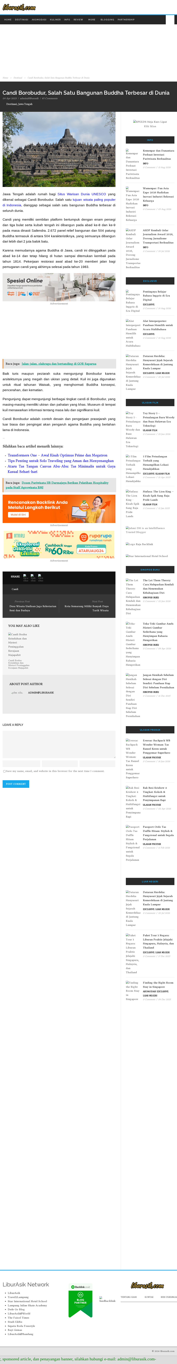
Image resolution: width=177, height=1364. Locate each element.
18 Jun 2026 (164, 761)
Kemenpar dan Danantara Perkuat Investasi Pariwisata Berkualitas (158, 155)
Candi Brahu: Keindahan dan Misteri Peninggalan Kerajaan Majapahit (18, 664)
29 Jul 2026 (164, 251)
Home (8, 19)
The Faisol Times (18, 1317)
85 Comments (49, 98)
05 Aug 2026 (164, 209)
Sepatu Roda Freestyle (21, 1326)
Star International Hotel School (27, 1301)
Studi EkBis (15, 1321)
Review (78, 19)
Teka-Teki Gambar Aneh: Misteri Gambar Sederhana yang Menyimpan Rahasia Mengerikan (158, 632)
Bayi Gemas (15, 1330)
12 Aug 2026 (164, 338)
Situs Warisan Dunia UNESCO (82, 194)
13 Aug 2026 (164, 167)
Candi (15, 589)
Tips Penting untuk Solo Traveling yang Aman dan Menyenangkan (61, 461)
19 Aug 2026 (164, 308)
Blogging (107, 19)
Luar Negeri (162, 373)
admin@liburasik (29, 98)
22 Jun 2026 (164, 601)
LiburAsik (14, 1293)
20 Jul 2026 (164, 377)
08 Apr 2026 (164, 648)
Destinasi (21, 19)
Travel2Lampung (18, 1297)
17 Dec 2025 (164, 956)
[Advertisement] (88, 50)
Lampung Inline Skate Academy (27, 1305)
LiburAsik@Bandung (20, 1334)
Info (67, 19)
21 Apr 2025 (164, 477)
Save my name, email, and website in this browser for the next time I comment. (55, 771)
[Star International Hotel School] (150, 556)
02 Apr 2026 (164, 808)
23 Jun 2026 (164, 434)
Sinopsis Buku (151, 597)
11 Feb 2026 (164, 847)
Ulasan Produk (152, 757)
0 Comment (149, 167)
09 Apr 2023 (10, 98)
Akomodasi (39, 19)
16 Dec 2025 (164, 696)
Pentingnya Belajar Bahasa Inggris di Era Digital (156, 295)
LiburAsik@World (19, 1313)
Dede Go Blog (16, 1309)
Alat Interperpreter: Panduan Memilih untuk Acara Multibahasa (158, 325)
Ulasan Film (150, 430)
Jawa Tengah (25, 104)
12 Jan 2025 (164, 508)
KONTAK (149, 1297)
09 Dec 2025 (164, 999)
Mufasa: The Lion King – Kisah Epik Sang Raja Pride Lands (158, 495)
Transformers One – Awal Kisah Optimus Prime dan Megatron (57, 455)
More (91, 19)
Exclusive (149, 304)
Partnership (126, 19)
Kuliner (55, 19)
